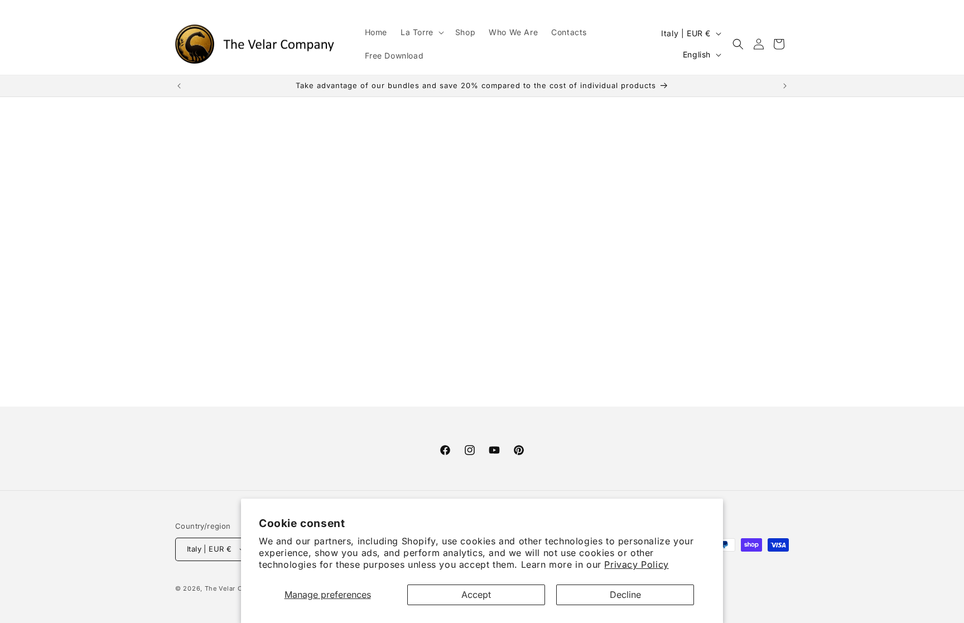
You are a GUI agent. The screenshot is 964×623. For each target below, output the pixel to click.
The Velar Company (237, 588)
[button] (421, 32)
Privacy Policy (636, 564)
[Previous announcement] (179, 85)
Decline (625, 594)
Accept (476, 594)
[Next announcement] (785, 85)
